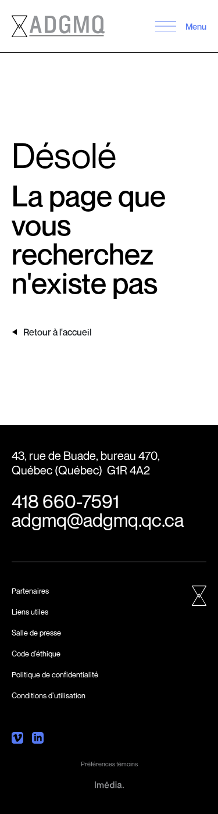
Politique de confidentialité (55, 674)
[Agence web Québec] (109, 784)
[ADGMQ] (58, 26)
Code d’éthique (36, 653)
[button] (165, 26)
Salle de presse (36, 632)
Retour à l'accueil (57, 332)
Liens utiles (30, 611)
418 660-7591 (65, 501)
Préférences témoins (109, 763)
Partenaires (30, 590)
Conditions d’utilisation (48, 695)
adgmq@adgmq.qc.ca (98, 519)
